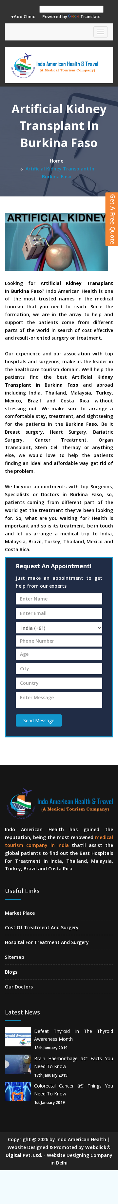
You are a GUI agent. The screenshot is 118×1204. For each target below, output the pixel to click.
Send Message (38, 720)
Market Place (20, 913)
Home (56, 161)
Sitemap (14, 957)
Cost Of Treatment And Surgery (42, 927)
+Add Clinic (23, 16)
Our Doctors (19, 987)
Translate (90, 16)
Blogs (11, 972)
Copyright (19, 1139)
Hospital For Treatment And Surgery (47, 942)
